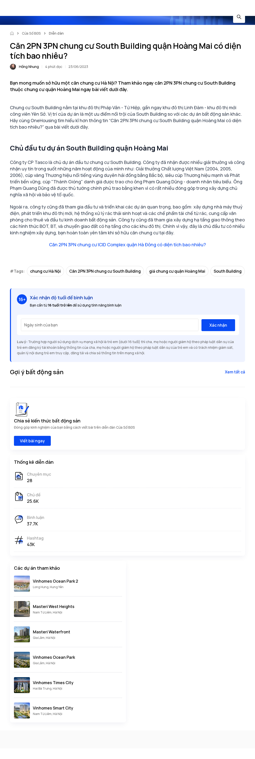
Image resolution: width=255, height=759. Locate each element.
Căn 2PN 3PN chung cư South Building (105, 271)
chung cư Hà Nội (45, 271)
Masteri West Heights (53, 606)
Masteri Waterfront (51, 632)
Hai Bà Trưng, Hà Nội (47, 688)
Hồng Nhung (29, 66)
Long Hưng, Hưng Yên (48, 587)
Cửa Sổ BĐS (31, 33)
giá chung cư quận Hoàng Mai (177, 271)
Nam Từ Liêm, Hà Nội (47, 612)
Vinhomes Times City (53, 682)
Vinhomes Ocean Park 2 (55, 581)
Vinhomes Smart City (53, 708)
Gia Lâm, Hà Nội (44, 638)
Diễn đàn (56, 33)
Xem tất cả (235, 372)
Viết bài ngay (32, 441)
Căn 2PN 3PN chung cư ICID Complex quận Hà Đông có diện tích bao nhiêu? (127, 245)
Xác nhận (218, 325)
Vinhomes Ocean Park (54, 657)
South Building (228, 271)
